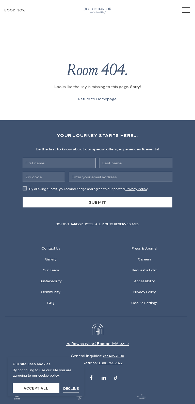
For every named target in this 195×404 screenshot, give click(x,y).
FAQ (50, 303)
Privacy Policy (144, 292)
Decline (71, 389)
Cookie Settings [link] (144, 303)
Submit (97, 202)
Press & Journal (144, 248)
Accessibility (144, 281)
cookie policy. (49, 375)
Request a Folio (144, 270)
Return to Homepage (97, 99)
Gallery (51, 259)
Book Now (15, 10)
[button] (186, 10)
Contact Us (50, 248)
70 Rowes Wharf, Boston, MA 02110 (97, 343)
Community (50, 292)
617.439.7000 (113, 356)
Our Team (51, 270)
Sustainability (51, 281)
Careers (144, 259)
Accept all (36, 388)
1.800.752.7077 (111, 363)
